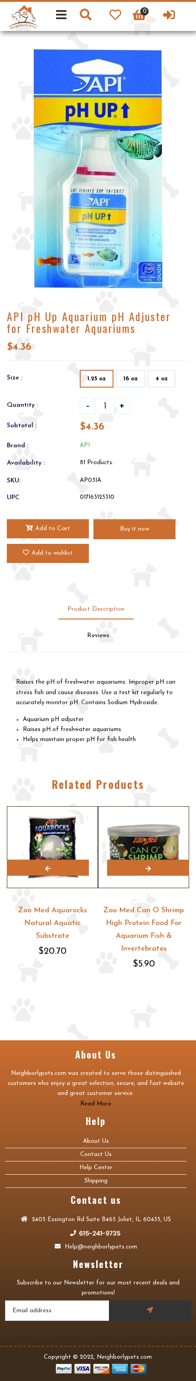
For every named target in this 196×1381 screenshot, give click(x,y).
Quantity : (22, 405)
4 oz (161, 379)
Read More (95, 1104)
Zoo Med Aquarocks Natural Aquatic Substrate (52, 923)
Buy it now (134, 529)
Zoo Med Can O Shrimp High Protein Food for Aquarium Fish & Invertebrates (143, 929)
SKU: (14, 480)
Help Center (96, 1168)
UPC (13, 497)
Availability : (26, 463)
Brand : (17, 445)
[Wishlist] (115, 16)
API (85, 445)
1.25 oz (97, 379)
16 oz (131, 379)
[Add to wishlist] (90, 807)
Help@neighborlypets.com (100, 1247)
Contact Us (96, 1154)
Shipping (96, 1181)
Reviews (98, 635)
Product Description (95, 609)
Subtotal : (21, 425)
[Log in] (169, 16)
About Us (96, 1141)
